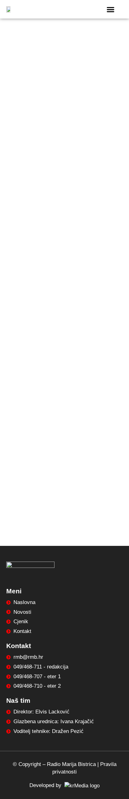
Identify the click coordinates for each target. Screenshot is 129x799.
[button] (111, 9)
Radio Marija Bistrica (71, 764)
